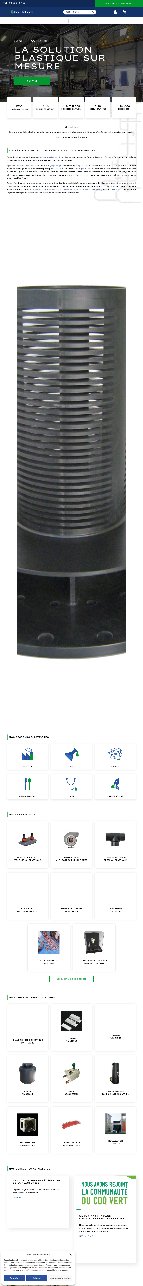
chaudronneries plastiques (51, 157)
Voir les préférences (60, 1278)
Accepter (14, 1278)
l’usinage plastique (31, 165)
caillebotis (115, 189)
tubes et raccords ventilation (47, 189)
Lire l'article (20, 1197)
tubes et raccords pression (77, 189)
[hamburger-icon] (71, 21)
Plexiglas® (80, 168)
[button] (70, 1254)
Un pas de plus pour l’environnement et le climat (102, 1217)
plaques (96, 189)
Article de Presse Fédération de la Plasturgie (36, 1181)
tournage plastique (52, 165)
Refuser (37, 1278)
